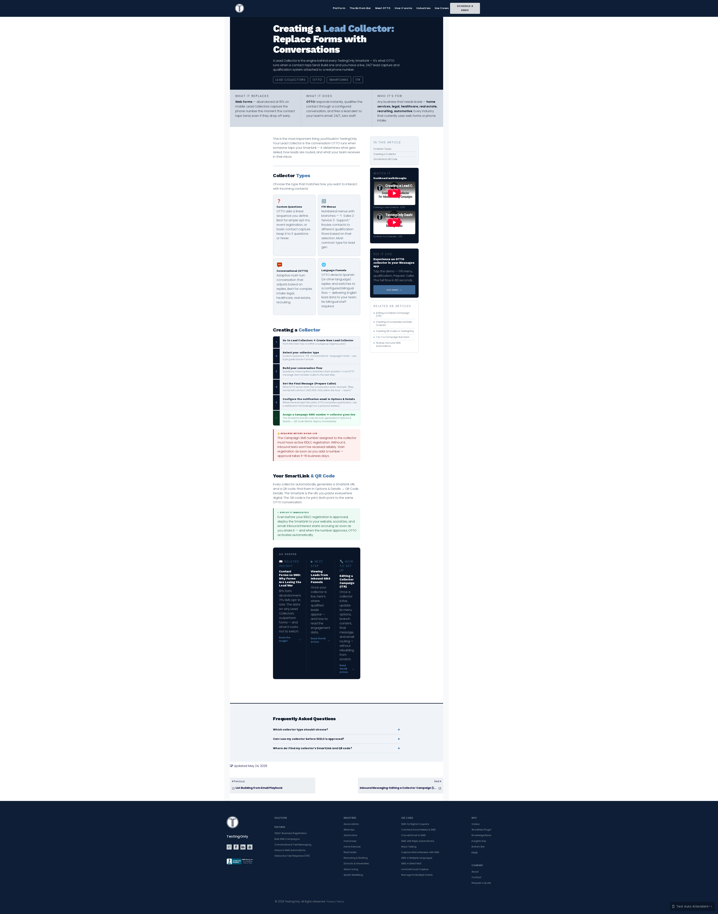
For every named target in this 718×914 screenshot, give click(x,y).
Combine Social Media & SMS (418, 829)
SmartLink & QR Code (385, 159)
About (475, 871)
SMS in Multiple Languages (416, 857)
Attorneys (349, 829)
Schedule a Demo (465, 8)
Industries (350, 817)
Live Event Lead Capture (414, 869)
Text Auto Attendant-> (694, 906)
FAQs (474, 852)
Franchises (350, 841)
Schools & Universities (356, 863)
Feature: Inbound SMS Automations (388, 344)
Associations (351, 824)
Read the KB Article (320, 640)
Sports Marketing (353, 874)
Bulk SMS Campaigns (287, 839)
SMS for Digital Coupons (415, 824)
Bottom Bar (478, 846)
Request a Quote (481, 882)
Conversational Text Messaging (292, 844)
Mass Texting (408, 846)
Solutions (280, 817)
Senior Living (351, 869)
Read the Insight (290, 639)
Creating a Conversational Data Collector (394, 323)
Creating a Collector (385, 154)
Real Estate (350, 852)
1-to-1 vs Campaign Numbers (392, 337)
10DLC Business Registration (290, 833)
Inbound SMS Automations (290, 850)
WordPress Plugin (481, 829)
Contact (476, 877)
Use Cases (407, 817)
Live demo (394, 289)
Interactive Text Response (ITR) (292, 855)
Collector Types (382, 148)
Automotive (350, 835)
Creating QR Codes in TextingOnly (395, 331)
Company (477, 865)
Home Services (352, 846)
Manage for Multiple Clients (417, 874)
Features (279, 827)
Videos (476, 824)
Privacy (331, 901)
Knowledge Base (481, 835)
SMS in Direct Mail (411, 863)
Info (474, 817)
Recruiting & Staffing (356, 857)
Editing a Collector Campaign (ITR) (392, 315)
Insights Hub (479, 841)
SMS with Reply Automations (417, 841)
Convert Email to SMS (413, 835)
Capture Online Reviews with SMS (420, 852)
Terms (340, 901)
